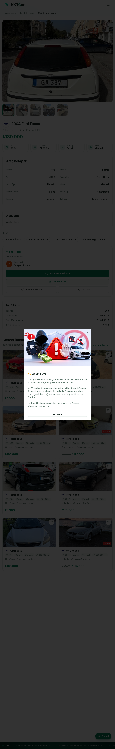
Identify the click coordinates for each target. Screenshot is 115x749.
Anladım (57, 414)
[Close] (87, 332)
